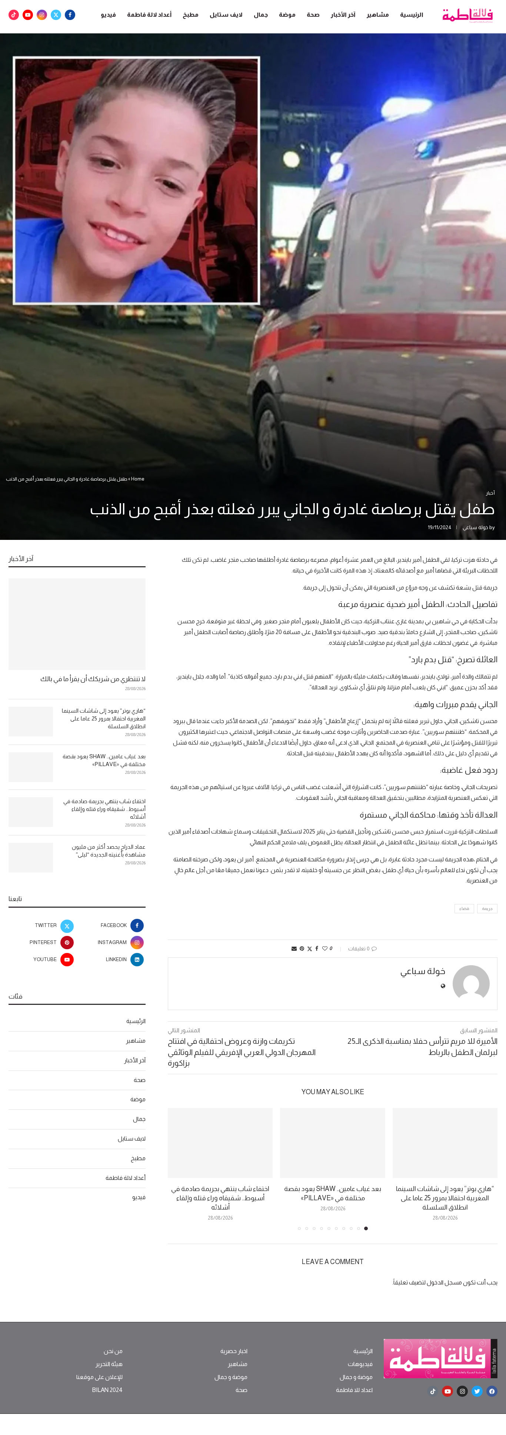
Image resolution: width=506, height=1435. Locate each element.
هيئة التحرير (109, 1364)
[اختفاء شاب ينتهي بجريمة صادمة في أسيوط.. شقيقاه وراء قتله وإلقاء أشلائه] (220, 1143)
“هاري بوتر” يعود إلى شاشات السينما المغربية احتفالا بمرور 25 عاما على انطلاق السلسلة (445, 1198)
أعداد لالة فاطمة (149, 14)
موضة (287, 14)
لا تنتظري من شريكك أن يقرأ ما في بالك (93, 679)
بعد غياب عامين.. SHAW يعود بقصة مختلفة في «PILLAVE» (104, 760)
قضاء (464, 908)
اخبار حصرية (233, 1351)
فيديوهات (360, 1364)
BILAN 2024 (107, 1390)
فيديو (108, 14)
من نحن (113, 1351)
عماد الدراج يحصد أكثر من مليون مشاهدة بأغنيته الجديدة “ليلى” (109, 851)
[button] (178, 1168)
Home (137, 479)
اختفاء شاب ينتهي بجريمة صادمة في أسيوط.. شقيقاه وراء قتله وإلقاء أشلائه (220, 1198)
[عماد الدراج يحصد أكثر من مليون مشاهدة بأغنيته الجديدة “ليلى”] (31, 857)
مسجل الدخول (444, 1282)
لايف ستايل (226, 14)
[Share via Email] (294, 948)
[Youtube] (28, 15)
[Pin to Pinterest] (302, 948)
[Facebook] (70, 15)
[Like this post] (324, 948)
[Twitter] (56, 15)
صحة (313, 14)
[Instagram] (42, 15)
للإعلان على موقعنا (99, 1377)
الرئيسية (411, 14)
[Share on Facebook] (316, 948)
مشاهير (378, 14)
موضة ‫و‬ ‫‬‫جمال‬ (356, 1377)
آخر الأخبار (343, 14)
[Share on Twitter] (309, 949)
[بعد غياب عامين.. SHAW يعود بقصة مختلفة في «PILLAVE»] (332, 1143)
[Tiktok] (14, 15)
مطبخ (191, 14)
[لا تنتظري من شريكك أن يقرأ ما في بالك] (77, 624)
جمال (261, 14)
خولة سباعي (475, 527)
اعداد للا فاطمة (354, 1390)
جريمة (487, 908)
